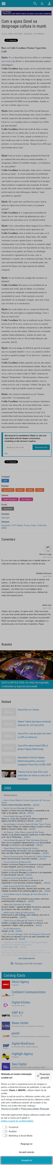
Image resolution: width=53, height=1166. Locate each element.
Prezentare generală (45, 1076)
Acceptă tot (26, 1160)
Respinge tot (26, 1143)
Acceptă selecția (26, 1152)
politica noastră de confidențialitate (17, 1120)
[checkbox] (9, 1127)
